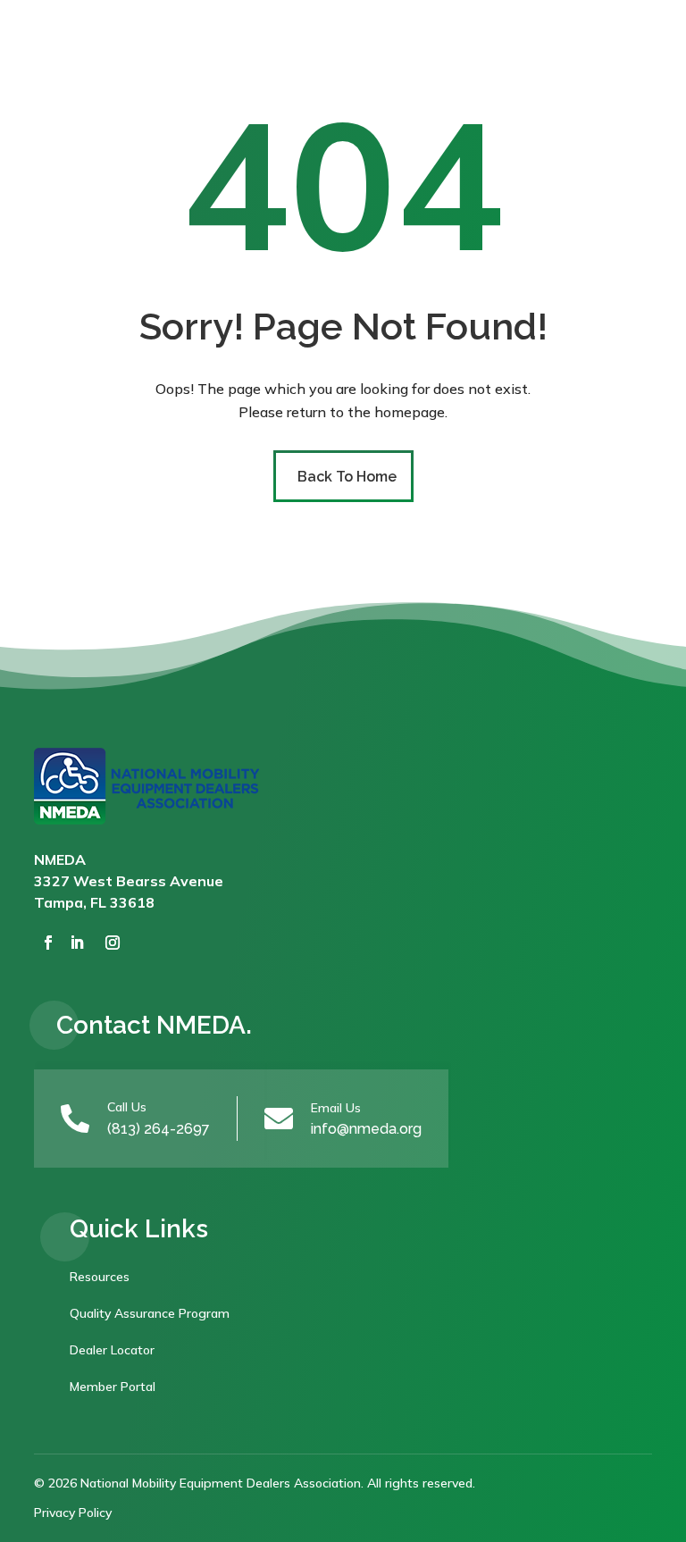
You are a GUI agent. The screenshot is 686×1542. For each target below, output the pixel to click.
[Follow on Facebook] (48, 942)
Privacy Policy (73, 1512)
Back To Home (347, 476)
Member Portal (112, 1387)
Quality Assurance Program (150, 1313)
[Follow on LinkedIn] (77, 942)
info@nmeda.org (366, 1128)
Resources (100, 1277)
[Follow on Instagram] (112, 942)
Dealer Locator (112, 1350)
